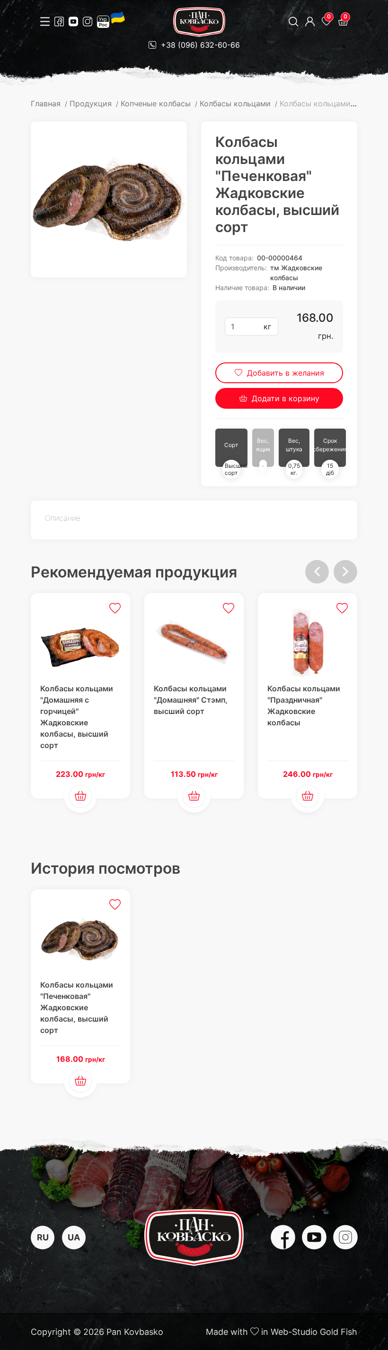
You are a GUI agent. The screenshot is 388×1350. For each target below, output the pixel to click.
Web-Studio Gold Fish (314, 1332)
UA (74, 1237)
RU (43, 1237)
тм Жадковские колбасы (296, 273)
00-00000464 (279, 258)
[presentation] (317, 572)
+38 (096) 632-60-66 (199, 45)
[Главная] (199, 22)
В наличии (289, 288)
